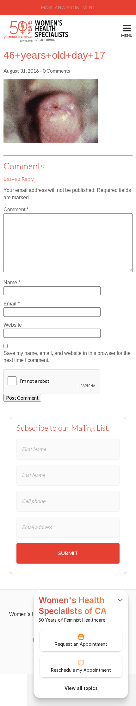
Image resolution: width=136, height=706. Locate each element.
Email (11, 303)
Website (12, 325)
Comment (15, 209)
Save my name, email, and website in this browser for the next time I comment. (67, 356)
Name (11, 282)
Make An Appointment (68, 7)
